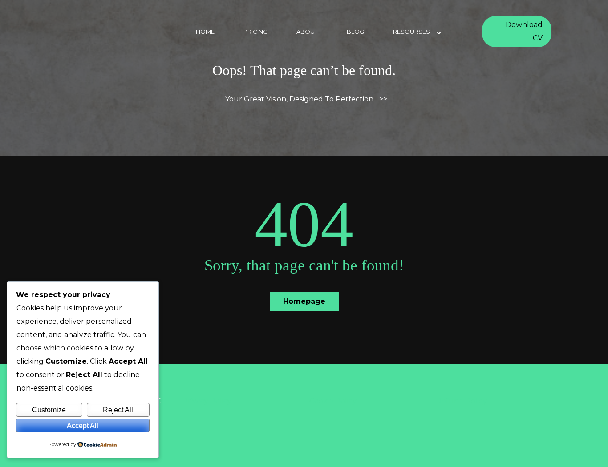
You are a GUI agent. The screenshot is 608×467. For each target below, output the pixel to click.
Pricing (255, 31)
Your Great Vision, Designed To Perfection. (300, 99)
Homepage (304, 301)
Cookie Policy (333, 401)
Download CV (524, 31)
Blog (355, 31)
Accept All (82, 425)
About (307, 31)
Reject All (118, 410)
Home (205, 31)
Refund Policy (461, 401)
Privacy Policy (206, 401)
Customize (49, 410)
